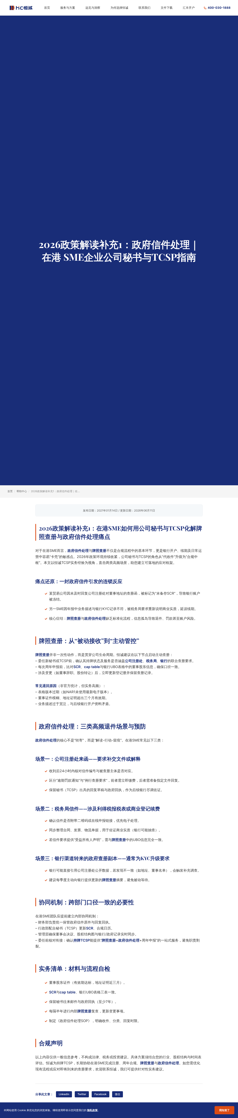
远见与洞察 (92, 7)
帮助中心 (22, 491)
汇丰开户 (189, 7)
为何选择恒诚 (119, 7)
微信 (117, 1094)
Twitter (82, 1094)
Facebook (100, 1094)
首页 (47, 7)
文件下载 (167, 7)
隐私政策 (92, 1110)
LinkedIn (64, 1094)
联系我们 (144, 7)
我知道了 (224, 1110)
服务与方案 (67, 7)
